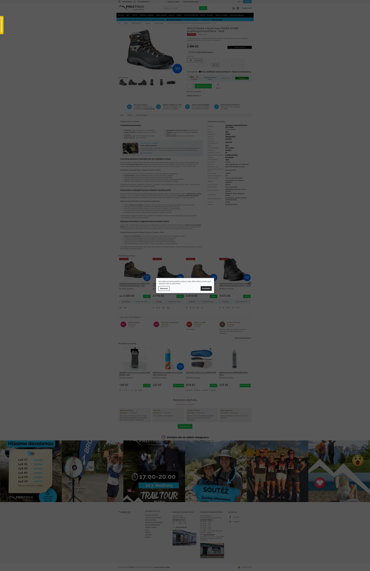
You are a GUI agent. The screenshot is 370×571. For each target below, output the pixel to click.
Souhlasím (206, 288)
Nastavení (164, 288)
